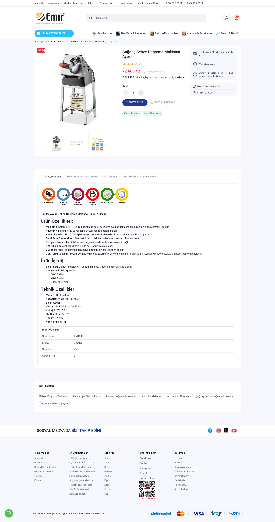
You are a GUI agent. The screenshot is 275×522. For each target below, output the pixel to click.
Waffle (107, 476)
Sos (106, 494)
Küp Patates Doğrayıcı (178, 396)
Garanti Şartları (181, 476)
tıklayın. (180, 77)
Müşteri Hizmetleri (43, 471)
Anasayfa (39, 458)
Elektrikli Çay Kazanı (79, 476)
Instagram (145, 468)
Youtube (144, 473)
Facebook (145, 458)
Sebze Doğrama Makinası (53, 396)
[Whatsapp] (9, 513)
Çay (106, 458)
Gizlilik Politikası (182, 489)
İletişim (38, 476)
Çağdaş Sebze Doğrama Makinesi (214, 396)
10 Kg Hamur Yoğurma (80, 458)
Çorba (107, 489)
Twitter (143, 463)
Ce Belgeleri (180, 480)
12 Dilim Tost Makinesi (80, 485)
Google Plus (146, 478)
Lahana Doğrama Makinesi (120, 396)
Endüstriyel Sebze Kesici (87, 396)
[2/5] (126, 64)
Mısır (106, 485)
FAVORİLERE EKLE (164, 102)
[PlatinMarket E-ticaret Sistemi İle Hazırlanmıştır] (161, 513)
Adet (125, 86)
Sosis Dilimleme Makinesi (82, 471)
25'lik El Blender (77, 494)
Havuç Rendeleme (151, 396)
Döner (107, 467)
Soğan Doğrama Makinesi (82, 480)
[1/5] (124, 64)
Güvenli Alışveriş (182, 467)
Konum (38, 480)
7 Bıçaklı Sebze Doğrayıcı (53, 403)
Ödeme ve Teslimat (184, 471)
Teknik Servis (181, 485)
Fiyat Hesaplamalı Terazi (81, 462)
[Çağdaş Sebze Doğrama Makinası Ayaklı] (78, 90)
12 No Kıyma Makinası (80, 467)
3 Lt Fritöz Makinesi (79, 489)
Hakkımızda (40, 462)
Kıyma (107, 480)
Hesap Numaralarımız (45, 467)
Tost (106, 462)
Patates (108, 471)
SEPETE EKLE (135, 102)
